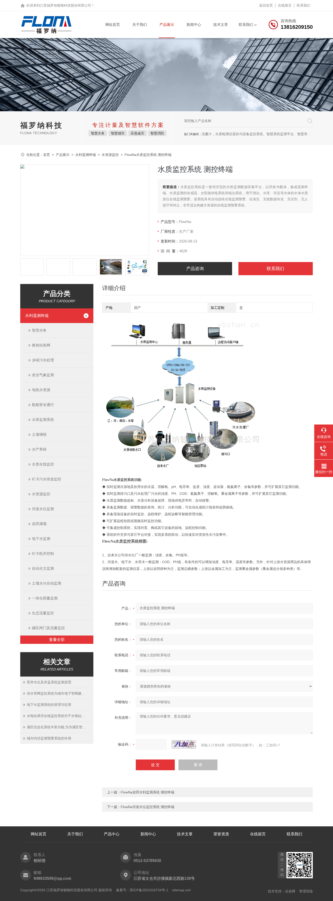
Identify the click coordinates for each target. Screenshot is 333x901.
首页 (46, 155)
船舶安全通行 (43, 405)
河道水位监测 (43, 509)
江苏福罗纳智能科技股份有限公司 (65, 5)
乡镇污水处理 (43, 360)
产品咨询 (195, 268)
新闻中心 (193, 24)
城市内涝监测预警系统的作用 (49, 738)
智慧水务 (39, 330)
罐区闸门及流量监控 (48, 628)
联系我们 (303, 5)
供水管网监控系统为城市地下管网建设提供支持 (60, 693)
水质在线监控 (43, 464)
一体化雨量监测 (45, 598)
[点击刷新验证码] (184, 744)
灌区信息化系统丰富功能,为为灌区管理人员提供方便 (60, 727)
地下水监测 (41, 539)
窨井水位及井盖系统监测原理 (49, 682)
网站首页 (112, 24)
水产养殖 (39, 449)
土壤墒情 (39, 434)
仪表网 (290, 891)
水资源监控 (110, 155)
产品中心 (111, 834)
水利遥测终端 (85, 155)
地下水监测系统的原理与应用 (49, 705)
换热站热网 (41, 345)
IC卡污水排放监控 (46, 479)
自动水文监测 (43, 568)
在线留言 (285, 5)
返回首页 (266, 5)
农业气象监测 (43, 375)
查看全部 (57, 640)
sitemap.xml (181, 890)
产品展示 (166, 24)
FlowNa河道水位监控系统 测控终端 (147, 807)
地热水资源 (41, 390)
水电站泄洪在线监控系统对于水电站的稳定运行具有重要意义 (60, 716)
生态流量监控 (43, 613)
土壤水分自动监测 (46, 583)
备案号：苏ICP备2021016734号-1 (142, 890)
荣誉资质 (221, 834)
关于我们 (139, 24)
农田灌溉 (39, 524)
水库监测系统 (43, 419)
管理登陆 (306, 891)
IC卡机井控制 (43, 553)
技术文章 (220, 24)
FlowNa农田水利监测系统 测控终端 (147, 792)
